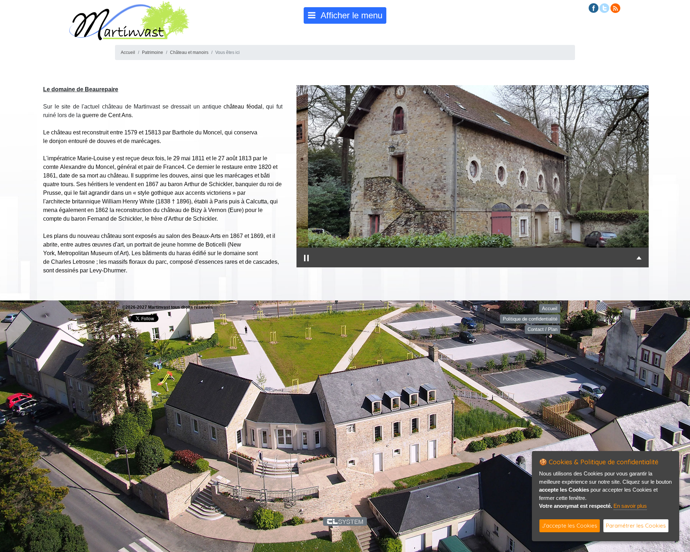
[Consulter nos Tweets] (604, 8)
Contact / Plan (542, 329)
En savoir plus (630, 506)
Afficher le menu (349, 15)
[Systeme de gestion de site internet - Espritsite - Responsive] (345, 521)
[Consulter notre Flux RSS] (615, 8)
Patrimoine (152, 52)
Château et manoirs (189, 52)
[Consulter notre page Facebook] (594, 8)
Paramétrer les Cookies (636, 525)
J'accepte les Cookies (569, 525)
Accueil (128, 52)
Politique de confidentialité (530, 319)
